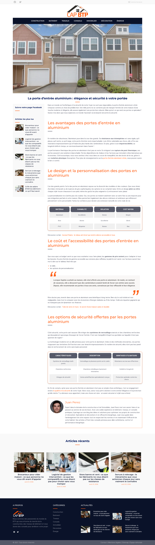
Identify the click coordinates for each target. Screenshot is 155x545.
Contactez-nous (136, 2)
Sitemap (125, 542)
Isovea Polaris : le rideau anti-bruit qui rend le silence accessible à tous (88, 235)
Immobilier (92, 21)
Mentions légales (114, 542)
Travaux (65, 21)
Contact (104, 542)
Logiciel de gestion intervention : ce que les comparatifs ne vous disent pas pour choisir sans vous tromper (61, 479)
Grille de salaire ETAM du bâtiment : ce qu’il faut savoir (33, 189)
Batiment (53, 21)
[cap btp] (77, 11)
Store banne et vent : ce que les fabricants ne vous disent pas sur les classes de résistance (93, 478)
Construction (37, 21)
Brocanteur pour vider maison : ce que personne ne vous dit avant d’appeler (32, 129)
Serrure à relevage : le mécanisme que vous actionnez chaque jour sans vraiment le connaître (126, 478)
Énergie (120, 21)
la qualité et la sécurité (62, 391)
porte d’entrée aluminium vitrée (114, 158)
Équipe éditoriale (136, 542)
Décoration (106, 21)
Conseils (78, 21)
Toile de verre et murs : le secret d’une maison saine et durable (85, 307)
